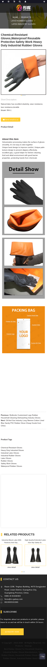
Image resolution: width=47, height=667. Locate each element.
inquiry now (13, 632)
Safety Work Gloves (9, 463)
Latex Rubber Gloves (22, 21)
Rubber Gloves (7, 461)
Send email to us (11, 120)
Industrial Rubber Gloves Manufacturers (20, 652)
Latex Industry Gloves (23, 24)
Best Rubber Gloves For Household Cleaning (23, 649)
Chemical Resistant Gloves (11, 448)
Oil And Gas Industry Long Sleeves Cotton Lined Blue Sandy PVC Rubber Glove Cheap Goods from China (22, 423)
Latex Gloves (6, 458)
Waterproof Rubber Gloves (11, 466)
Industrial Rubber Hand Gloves (30, 658)
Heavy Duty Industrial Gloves (12, 450)
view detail (11, 567)
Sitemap (28, 646)
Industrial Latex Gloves (10, 453)
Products (26, 17)
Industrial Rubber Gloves (11, 456)
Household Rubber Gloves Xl (27, 655)
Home (15, 17)
